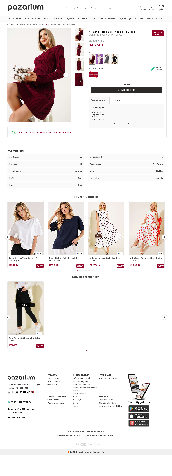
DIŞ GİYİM (70, 18)
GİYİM (45, 18)
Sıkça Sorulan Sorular (108, 403)
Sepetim (77, 406)
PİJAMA (149, 18)
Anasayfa (14, 24)
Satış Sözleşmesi (80, 381)
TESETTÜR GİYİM (32, 18)
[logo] (25, 8)
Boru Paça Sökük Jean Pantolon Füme (24, 339)
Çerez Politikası (80, 393)
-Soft (71, 452)
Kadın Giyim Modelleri (36, 24)
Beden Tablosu (159, 68)
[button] (12, 75)
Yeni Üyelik (78, 400)
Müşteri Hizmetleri (81, 378)
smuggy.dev (63, 435)
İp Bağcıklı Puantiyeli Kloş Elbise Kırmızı (146, 259)
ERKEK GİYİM (57, 18)
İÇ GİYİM (139, 18)
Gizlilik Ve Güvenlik (81, 384)
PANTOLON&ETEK (107, 18)
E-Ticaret (78, 452)
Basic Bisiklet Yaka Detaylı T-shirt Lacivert (63, 259)
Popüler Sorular (106, 400)
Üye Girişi (77, 403)
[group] (39, 75)
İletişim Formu (54, 381)
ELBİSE (93, 18)
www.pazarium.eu (16, 417)
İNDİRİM (159, 18)
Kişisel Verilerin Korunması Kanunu (85, 389)
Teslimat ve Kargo (55, 403)
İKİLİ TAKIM (83, 18)
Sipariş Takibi (53, 400)
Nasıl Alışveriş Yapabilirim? (111, 406)
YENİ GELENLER (15, 18)
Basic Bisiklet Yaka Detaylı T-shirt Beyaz (23, 259)
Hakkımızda (52, 384)
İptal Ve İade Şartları (108, 378)
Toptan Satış (53, 378)
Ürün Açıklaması (99, 100)
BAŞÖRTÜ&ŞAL (125, 18)
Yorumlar (116, 100)
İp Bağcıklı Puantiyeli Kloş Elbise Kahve (105, 259)
